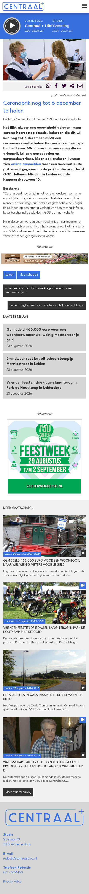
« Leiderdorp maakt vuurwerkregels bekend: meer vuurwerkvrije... (39, 290)
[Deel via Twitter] (64, 86)
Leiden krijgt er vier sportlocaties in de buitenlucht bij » (47, 305)
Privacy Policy (12, 881)
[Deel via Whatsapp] (48, 86)
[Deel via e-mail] (80, 86)
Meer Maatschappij (18, 792)
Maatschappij (28, 274)
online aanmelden (26, 164)
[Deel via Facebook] (56, 86)
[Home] (23, 6)
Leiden (9, 274)
